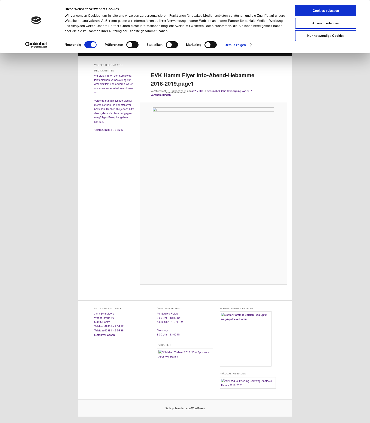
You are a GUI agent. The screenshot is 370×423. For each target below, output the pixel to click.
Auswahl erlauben (325, 23)
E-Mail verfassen (104, 335)
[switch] (132, 44)
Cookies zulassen (326, 10)
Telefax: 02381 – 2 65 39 (109, 330)
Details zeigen (235, 45)
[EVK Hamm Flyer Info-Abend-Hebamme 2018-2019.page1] (213, 193)
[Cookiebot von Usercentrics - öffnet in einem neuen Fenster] (36, 45)
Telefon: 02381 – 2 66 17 (109, 130)
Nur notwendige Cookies (325, 35)
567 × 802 (197, 91)
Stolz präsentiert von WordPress (185, 408)
